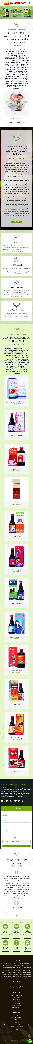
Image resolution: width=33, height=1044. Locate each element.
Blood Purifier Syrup (16, 436)
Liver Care (16, 1001)
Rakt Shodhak (16, 604)
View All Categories (15, 122)
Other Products (16, 1007)
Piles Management (16, 1005)
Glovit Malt (16, 705)
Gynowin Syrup (16, 570)
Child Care (17, 997)
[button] (2, 12)
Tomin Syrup (16, 503)
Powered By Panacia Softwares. (16, 1041)
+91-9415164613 (13, 801)
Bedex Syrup (16, 469)
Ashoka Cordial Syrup (16, 637)
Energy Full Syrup (16, 671)
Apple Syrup (16, 772)
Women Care (16, 1003)
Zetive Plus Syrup (16, 738)
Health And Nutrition (17, 995)
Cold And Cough (16, 999)
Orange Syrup (16, 537)
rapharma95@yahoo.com (16, 1031)
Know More (16, 221)
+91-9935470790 (16, 1019)
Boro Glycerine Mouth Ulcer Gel (16, 402)
